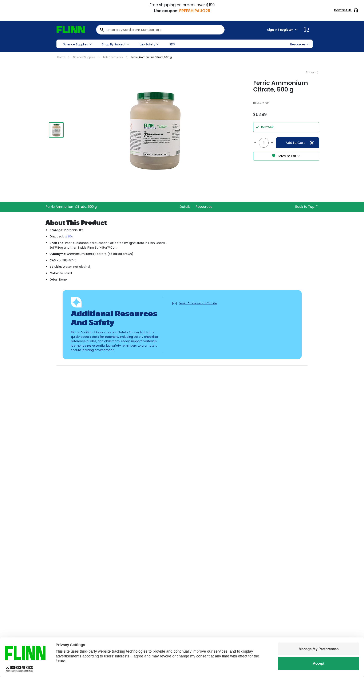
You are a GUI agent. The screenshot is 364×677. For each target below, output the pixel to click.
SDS (172, 44)
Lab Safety (147, 44)
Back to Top (305, 206)
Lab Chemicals (113, 57)
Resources (203, 206)
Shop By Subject (114, 44)
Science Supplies (75, 44)
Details (184, 206)
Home (61, 57)
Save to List (287, 156)
